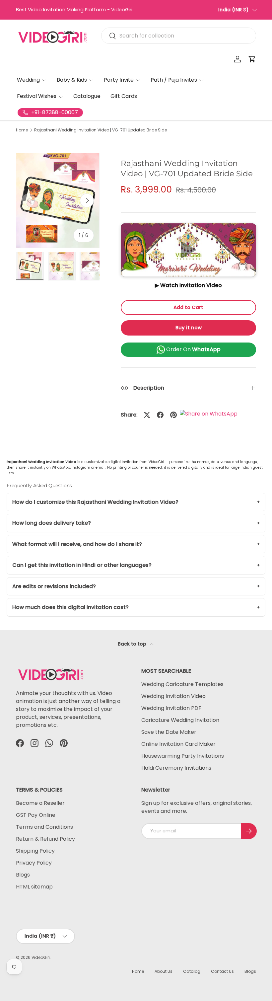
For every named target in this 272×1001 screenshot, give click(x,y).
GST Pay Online (35, 815)
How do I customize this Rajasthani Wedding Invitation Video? (95, 502)
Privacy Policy (34, 863)
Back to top (133, 644)
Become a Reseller (40, 803)
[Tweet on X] (147, 415)
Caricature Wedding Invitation (180, 720)
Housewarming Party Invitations (182, 756)
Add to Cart (188, 307)
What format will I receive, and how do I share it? (77, 544)
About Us (163, 971)
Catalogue (87, 96)
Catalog (191, 971)
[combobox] (179, 35)
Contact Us (222, 971)
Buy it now (188, 327)
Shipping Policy (35, 851)
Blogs (23, 875)
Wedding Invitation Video (173, 696)
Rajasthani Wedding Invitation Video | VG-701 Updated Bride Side (100, 130)
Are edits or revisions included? (54, 586)
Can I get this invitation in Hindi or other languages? (82, 565)
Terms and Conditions (44, 827)
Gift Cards (123, 96)
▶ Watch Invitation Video (188, 285)
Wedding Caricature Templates (182, 684)
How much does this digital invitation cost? (70, 607)
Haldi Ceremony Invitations (176, 768)
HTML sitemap (34, 886)
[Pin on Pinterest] (173, 415)
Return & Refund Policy (45, 839)
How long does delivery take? (51, 523)
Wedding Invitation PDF (171, 708)
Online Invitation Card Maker (178, 744)
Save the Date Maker (168, 732)
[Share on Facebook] (160, 415)
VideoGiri (41, 957)
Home (22, 130)
